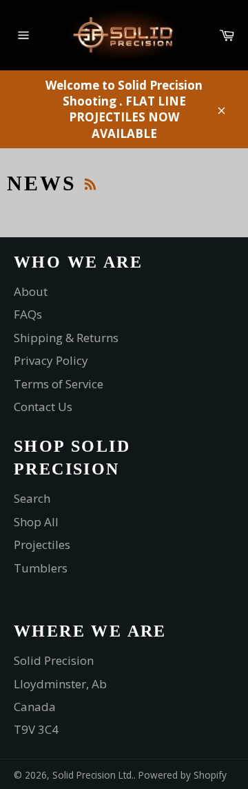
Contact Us (43, 407)
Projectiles (42, 544)
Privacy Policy (51, 360)
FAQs (28, 314)
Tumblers (41, 568)
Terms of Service (58, 384)
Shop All (36, 522)
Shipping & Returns (66, 338)
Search (32, 498)
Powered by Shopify (182, 774)
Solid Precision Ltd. (93, 774)
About (31, 291)
